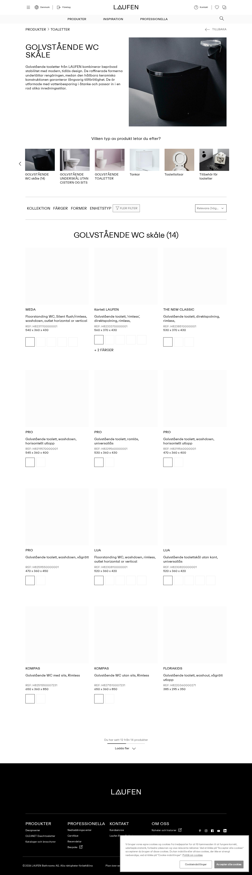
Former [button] (79, 208)
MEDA (30, 309)
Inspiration (113, 19)
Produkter (77, 19)
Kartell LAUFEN (106, 309)
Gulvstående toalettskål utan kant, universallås (190, 559)
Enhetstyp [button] (100, 208)
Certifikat (73, 835)
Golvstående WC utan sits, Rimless (121, 675)
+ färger (103, 350)
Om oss (160, 823)
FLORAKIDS (172, 668)
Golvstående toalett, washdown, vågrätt (57, 557)
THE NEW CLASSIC (178, 309)
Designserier (32, 830)
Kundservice (117, 830)
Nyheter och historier (164, 830)
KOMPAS (32, 668)
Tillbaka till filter (244, 829)
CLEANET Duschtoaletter (40, 836)
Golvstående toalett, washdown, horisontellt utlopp (50, 441)
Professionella (154, 19)
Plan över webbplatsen (119, 865)
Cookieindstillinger (196, 864)
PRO (29, 432)
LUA (97, 550)
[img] (30, 342)
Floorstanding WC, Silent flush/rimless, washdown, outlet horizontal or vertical (56, 318)
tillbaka (219, 29)
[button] (222, 17)
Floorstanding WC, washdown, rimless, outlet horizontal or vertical (124, 559)
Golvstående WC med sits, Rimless (52, 675)
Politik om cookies (192, 855)
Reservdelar (75, 841)
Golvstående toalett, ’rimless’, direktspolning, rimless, (117, 318)
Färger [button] (60, 208)
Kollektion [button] (38, 208)
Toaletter (60, 29)
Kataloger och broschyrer (40, 841)
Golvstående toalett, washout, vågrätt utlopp (193, 677)
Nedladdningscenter (80, 830)
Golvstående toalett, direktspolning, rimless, (191, 318)
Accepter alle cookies (228, 864)
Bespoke (72, 847)
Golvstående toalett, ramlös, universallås (116, 441)
